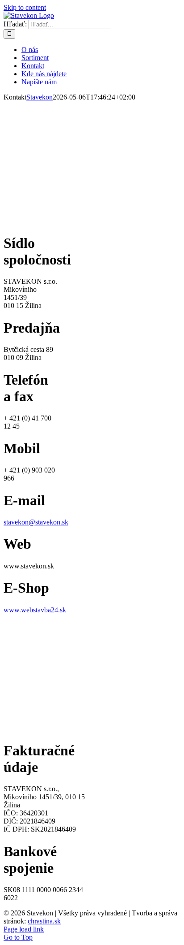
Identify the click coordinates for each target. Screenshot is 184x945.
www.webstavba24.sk (35, 610)
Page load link (24, 929)
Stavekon (39, 97)
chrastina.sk (44, 921)
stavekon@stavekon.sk (36, 522)
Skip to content (25, 7)
